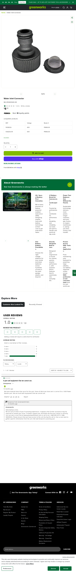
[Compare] (72, 22)
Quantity (7, 143)
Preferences (7, 568)
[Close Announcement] (73, 2)
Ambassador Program (63, 525)
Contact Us (24, 507)
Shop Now (16, 2)
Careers (23, 515)
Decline (53, 568)
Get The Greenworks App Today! (24, 492)
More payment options (12, 163)
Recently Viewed (35, 304)
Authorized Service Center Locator (62, 508)
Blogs (23, 524)
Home (3, 13)
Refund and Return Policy (46, 520)
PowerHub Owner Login (64, 519)
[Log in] (67, 7)
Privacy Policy (43, 510)
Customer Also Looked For (13, 304)
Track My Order (8, 507)
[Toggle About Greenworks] (59, 184)
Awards (23, 521)
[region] (38, 563)
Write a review (25, 106)
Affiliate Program (62, 522)
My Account (6, 510)
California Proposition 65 (46, 533)
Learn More (30, 564)
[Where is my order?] (74, 273)
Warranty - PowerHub (45, 538)
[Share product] (72, 18)
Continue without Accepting (68, 557)
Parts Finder (60, 528)
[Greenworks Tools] (37, 7)
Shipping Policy (43, 517)
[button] (4, 7)
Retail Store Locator (63, 512)
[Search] (63, 7)
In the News (24, 518)
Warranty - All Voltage (45, 536)
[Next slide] (28, 240)
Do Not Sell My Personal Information (46, 514)
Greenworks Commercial (28, 527)
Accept (65, 568)
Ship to (55, 7)
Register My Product (9, 512)
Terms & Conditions (45, 507)
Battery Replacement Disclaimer (45, 542)
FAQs (22, 510)
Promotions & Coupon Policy (45, 524)
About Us (24, 512)
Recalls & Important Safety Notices (47, 529)
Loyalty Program (8, 515)
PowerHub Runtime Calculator (62, 516)
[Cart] (71, 7)
